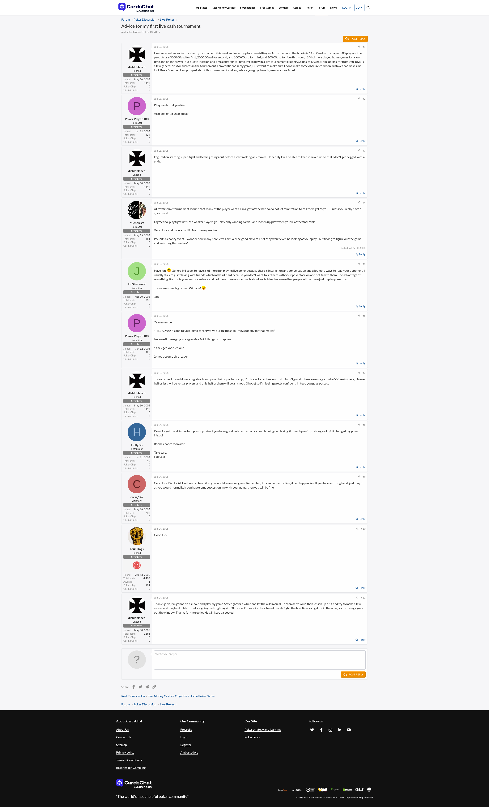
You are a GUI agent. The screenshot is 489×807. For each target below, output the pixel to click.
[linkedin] (339, 729)
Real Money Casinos (224, 7)
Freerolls (186, 729)
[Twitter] (312, 729)
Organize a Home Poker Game (195, 696)
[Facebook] (321, 729)
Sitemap (121, 744)
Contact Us (123, 737)
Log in (184, 737)
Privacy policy (125, 752)
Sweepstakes (247, 7)
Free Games (267, 7)
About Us (122, 729)
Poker (309, 7)
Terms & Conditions (129, 760)
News (333, 7)
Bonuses (283, 7)
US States (201, 7)
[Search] (368, 8)
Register (185, 744)
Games (297, 7)
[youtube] (348, 729)
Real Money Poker (133, 696)
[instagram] (330, 729)
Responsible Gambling (131, 767)
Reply (362, 88)
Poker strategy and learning (262, 729)
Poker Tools (252, 737)
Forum (321, 7)
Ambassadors (189, 752)
